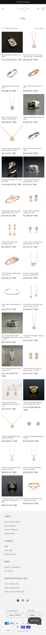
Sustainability (9, 533)
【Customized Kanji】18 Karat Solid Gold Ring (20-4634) (32, 403)
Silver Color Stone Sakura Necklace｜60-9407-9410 (9, 118)
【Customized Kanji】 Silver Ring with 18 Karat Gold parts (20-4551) (12, 500)
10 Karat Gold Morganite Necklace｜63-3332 (33, 336)
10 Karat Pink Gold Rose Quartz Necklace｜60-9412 (11, 468)
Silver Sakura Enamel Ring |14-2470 (11, 87)
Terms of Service (11, 529)
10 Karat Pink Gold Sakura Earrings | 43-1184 (31, 211)
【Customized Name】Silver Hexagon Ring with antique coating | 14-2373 (12, 337)
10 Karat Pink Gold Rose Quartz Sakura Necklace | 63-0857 (11, 149)
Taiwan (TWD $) (15, 615)
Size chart (8, 550)
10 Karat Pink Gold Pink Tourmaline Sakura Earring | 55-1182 (11, 404)
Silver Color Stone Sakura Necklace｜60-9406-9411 (31, 274)
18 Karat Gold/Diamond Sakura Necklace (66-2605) (11, 437)
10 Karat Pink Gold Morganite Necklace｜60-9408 (32, 468)
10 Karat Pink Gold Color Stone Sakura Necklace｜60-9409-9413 (33, 55)
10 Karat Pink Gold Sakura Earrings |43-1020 (10, 243)
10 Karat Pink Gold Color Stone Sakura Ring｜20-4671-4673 (11, 211)
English (32, 615)
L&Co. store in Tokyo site (14, 592)
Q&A (6, 546)
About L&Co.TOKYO (12, 522)
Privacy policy (10, 526)
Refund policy (9, 554)
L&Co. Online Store (11, 588)
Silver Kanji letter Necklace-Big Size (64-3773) (11, 369)
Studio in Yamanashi (12, 567)
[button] (2, 8)
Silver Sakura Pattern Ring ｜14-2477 (33, 87)
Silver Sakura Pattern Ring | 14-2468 (32, 149)
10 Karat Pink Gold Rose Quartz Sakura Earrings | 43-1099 (33, 243)
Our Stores (8, 571)
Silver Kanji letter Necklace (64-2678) (11, 55)
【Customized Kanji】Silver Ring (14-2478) (12, 180)
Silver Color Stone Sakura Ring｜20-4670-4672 (12, 274)
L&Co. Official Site (11, 584)
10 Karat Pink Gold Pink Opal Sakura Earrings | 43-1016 (32, 369)
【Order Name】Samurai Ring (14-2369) (33, 118)
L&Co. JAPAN (25, 631)
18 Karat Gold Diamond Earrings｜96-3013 (33, 437)
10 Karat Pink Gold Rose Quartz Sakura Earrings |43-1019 (33, 305)
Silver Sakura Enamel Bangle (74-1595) (12, 305)
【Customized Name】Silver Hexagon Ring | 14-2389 (31, 180)
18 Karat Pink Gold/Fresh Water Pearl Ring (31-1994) (32, 499)
